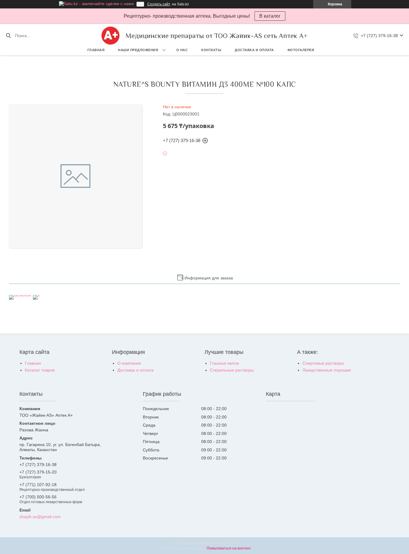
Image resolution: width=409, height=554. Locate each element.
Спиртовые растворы (323, 363)
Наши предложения (138, 50)
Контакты (211, 50)
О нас (182, 50)
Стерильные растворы (232, 370)
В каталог (270, 16)
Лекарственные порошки (326, 370)
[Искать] (8, 35)
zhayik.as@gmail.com (40, 516)
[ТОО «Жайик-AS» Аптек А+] (110, 36)
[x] (36, 295)
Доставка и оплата (254, 50)
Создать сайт (158, 4)
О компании (129, 363)
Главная (96, 50)
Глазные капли (224, 363)
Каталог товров (39, 370)
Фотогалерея (300, 50)
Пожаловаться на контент (229, 548)
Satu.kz (231, 543)
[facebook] (20, 295)
